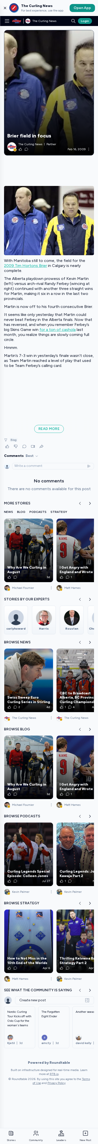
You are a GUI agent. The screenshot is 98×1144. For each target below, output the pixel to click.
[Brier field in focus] (49, 92)
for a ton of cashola (57, 329)
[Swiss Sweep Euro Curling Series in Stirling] (28, 680)
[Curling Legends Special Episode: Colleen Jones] (28, 854)
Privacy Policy (56, 1083)
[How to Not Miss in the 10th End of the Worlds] (28, 941)
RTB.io (54, 1074)
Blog (14, 440)
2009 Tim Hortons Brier (25, 265)
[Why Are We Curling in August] (28, 550)
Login (85, 21)
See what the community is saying (38, 990)
